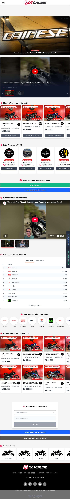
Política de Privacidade (35, 477)
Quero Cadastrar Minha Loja (35, 190)
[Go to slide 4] (66, 18)
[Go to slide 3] (64, 18)
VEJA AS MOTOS (9, 168)
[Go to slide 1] (61, 18)
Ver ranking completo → (35, 305)
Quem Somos (17, 473)
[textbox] (22, 412)
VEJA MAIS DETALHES (10, 135)
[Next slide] (68, 36)
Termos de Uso (52, 473)
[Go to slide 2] (63, 18)
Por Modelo (40, 260)
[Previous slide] (2, 36)
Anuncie (41, 473)
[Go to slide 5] (67, 18)
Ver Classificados (35, 185)
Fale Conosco (29, 473)
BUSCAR (35, 424)
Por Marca (29, 260)
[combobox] (35, 412)
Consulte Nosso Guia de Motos (35, 438)
